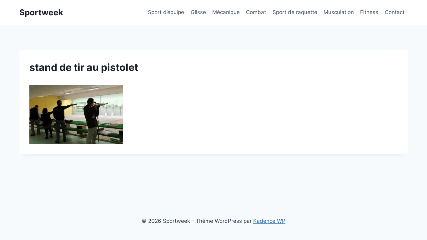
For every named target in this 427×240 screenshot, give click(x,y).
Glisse (198, 12)
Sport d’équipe (166, 12)
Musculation (339, 12)
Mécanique (226, 12)
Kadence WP (269, 221)
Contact (394, 12)
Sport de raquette (295, 12)
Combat (256, 12)
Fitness (369, 12)
